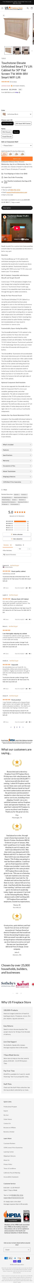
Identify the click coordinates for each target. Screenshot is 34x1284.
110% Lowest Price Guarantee (13, 1147)
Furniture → (24, 494)
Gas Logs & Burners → (7, 497)
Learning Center (9, 1152)
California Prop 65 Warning (12, 1173)
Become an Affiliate (10, 1127)
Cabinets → (17, 494)
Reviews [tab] (6, 545)
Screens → (14, 499)
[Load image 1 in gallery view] (8, 50)
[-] (4, 154)
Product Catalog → (6, 499)
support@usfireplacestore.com (17, 192)
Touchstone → (22, 499)
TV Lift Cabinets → (15, 504)
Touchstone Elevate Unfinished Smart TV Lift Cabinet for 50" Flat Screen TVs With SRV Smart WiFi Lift (17, 579)
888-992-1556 (15, 190)
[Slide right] (32, 51)
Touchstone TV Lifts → (23, 502)
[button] (2, 8)
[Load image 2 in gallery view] (17, 50)
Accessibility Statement (11, 1177)
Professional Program (10, 1106)
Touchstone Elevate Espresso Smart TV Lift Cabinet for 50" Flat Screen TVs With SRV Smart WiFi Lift (17, 713)
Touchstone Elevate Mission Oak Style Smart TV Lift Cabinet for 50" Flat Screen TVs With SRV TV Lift (17, 610)
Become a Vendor (9, 1132)
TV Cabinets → (5, 504)
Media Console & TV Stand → (20, 497)
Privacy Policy (8, 1164)
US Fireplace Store (19, 1264)
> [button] (23, 727)
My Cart (6, 1115)
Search (6, 1111)
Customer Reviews (9, 1143)
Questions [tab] (19, 545)
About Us (7, 1160)
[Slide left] (2, 51)
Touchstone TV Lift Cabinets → (9, 502)
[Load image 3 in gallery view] (25, 50)
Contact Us (7, 1123)
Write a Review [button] (17, 534)
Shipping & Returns (10, 1156)
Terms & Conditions (10, 1168)
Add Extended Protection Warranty (12, 151)
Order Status (8, 1119)
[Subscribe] (28, 1250)
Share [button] (5, 489)
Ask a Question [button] (17, 539)
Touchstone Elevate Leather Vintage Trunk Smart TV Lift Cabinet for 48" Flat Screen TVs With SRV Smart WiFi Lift (16, 644)
